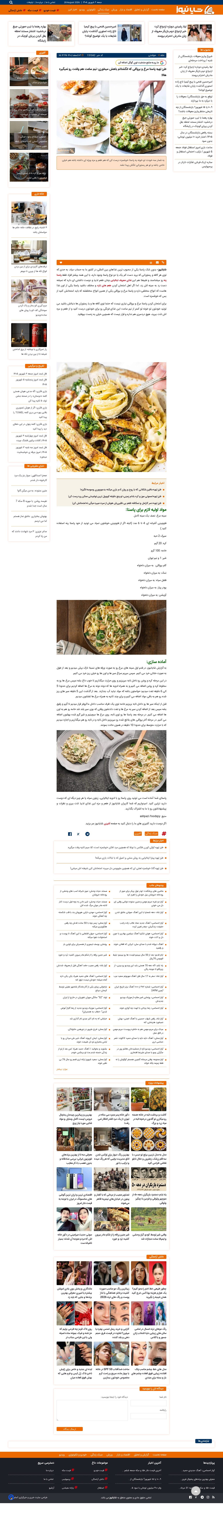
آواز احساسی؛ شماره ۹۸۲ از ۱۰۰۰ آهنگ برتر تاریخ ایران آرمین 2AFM (138, 988)
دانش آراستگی (98, 1479)
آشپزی (107, 824)
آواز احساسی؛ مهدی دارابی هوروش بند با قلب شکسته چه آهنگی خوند (83, 914)
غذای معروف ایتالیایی (121, 280)
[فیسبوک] (70, 834)
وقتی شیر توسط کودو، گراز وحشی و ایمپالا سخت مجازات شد (149, 1237)
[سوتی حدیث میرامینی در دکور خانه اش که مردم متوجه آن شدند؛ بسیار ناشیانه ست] (74, 1219)
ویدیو (82, 10)
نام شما (163, 1397)
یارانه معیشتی (68, 1488)
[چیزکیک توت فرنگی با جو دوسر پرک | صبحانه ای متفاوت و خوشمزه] (29, 103)
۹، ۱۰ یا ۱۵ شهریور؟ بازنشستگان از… (145, 1479)
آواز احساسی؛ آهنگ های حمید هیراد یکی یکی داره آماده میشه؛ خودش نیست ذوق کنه (83, 978)
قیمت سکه (66, 1470)
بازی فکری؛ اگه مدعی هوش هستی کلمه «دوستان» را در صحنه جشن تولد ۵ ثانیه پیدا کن (30, 396)
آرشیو (51, 1488)
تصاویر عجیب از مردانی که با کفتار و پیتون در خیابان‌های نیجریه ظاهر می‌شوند (111, 1199)
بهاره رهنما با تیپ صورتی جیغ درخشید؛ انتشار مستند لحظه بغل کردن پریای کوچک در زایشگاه (29, 33)
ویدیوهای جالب (156, 885)
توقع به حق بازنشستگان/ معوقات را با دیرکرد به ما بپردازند (194, 99)
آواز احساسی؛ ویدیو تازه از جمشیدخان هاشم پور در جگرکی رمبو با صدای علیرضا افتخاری (140, 1051)
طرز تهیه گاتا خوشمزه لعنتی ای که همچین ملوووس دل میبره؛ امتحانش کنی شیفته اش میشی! (116, 868)
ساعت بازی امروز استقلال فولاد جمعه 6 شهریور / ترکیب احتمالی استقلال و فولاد (194, 152)
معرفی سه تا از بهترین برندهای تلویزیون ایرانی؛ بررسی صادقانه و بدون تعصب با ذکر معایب (76, 1159)
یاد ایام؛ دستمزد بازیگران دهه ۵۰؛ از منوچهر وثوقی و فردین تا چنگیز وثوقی (149, 1199)
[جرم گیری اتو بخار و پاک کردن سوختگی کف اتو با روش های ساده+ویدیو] (29, 291)
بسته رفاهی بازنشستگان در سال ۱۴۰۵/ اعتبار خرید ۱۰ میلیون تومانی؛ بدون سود (194, 137)
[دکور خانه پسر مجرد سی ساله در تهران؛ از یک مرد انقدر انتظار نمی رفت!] (111, 1099)
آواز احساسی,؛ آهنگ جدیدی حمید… (198, 1470)
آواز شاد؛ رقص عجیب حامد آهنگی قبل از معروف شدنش (82, 966)
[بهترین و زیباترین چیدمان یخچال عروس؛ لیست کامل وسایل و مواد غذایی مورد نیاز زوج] (74, 1099)
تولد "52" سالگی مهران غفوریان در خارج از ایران (85, 997)
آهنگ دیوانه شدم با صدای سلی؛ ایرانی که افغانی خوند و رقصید (138, 946)
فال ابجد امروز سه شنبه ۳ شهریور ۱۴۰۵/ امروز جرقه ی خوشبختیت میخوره (31, 452)
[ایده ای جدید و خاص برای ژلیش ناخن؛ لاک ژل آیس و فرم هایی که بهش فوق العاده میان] (74, 1354)
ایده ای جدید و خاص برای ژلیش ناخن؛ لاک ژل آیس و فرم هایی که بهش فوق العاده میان (75, 1373)
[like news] (61, 262)
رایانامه (163, 1410)
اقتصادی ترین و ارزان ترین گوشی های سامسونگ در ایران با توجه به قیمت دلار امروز (75, 1199)
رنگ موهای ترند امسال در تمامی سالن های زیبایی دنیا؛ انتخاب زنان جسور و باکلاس (149, 1333)
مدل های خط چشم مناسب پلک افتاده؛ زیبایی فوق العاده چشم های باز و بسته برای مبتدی (148, 1373)
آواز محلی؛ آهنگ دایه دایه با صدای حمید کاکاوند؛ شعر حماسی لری (138, 1040)
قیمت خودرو (99, 1470)
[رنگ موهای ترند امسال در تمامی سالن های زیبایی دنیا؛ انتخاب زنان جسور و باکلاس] (148, 1313)
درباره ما (39, 2)
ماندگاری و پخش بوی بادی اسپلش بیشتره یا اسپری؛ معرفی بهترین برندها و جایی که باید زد (74, 1293)
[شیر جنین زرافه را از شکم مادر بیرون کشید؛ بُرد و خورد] (111, 1219)
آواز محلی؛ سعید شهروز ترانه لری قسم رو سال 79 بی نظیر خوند (83, 1061)
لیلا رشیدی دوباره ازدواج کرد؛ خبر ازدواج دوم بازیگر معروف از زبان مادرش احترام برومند (169, 31)
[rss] (212, 1497)
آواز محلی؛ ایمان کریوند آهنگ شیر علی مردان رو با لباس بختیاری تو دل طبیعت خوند (84, 1040)
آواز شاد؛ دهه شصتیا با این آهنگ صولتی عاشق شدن (139, 912)
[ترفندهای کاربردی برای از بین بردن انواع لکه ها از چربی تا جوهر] (29, 252)
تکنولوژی (91, 10)
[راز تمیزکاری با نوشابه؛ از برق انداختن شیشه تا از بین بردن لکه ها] (29, 335)
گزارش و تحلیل (141, 10)
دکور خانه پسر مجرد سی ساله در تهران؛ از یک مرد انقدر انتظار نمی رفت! (113, 1119)
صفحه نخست (158, 10)
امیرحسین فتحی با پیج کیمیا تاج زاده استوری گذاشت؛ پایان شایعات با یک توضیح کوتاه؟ (99, 31)
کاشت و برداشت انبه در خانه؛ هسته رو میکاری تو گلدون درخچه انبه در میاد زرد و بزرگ (149, 1119)
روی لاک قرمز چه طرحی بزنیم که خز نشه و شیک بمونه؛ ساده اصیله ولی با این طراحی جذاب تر (75, 1333)
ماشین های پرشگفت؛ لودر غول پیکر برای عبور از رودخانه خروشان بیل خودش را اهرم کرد (141, 893)
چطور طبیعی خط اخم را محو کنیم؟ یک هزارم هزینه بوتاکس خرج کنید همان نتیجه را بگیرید (149, 1293)
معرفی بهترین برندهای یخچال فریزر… (197, 1479)
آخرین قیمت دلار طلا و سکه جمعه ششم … (141, 1470)
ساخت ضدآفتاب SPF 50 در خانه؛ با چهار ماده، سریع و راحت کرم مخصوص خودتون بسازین (112, 1373)
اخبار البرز (72, 10)
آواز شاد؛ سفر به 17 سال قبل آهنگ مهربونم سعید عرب (138, 976)
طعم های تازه (104, 286)
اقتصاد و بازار (126, 10)
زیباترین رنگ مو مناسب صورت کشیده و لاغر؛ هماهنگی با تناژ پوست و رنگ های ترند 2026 (114, 1293)
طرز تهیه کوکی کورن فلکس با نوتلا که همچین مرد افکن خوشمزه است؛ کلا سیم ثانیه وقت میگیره (115, 848)
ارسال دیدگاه (69, 1429)
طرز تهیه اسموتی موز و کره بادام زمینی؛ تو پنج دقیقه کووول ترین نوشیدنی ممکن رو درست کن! (114, 496)
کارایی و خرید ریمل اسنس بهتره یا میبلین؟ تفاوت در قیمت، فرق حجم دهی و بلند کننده (112, 1333)
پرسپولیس (66, 1479)
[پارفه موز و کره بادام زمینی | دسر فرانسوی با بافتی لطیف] (29, 167)
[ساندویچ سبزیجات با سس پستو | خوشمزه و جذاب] (29, 71)
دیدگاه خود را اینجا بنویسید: (114, 1397)
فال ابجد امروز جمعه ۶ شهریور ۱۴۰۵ (30, 374)
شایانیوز (113, 1498)
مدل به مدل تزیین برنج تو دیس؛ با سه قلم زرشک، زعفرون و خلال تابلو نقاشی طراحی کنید (149, 1159)
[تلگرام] (87, 834)
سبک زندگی (103, 10)
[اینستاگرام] (207, 1497)
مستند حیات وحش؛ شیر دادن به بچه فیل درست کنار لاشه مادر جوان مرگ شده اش (83, 903)
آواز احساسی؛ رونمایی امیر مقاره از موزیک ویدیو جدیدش (141, 999)
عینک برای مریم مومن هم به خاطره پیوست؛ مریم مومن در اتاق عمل (138, 1031)
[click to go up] (196, 1491)
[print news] (151, 262)
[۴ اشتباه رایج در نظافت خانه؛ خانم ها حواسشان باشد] (29, 213)
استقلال (101, 1488)
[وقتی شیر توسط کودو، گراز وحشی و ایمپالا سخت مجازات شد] (148, 1219)
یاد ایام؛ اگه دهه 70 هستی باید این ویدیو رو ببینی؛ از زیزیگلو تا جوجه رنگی (138, 967)
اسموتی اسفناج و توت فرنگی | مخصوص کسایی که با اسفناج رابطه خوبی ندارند (31, 141)
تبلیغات (30, 2)
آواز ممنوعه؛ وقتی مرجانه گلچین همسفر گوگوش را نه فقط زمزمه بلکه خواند (139, 1061)
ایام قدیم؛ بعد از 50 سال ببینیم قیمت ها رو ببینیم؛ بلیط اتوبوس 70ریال (138, 957)
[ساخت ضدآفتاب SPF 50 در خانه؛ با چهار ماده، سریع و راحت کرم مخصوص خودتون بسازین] (111, 1354)
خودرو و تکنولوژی (78, 1455)
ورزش (114, 10)
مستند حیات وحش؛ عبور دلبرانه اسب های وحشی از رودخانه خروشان (83, 893)
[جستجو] (11, 2)
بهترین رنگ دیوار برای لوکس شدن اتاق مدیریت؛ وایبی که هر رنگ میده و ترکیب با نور (111, 1159)
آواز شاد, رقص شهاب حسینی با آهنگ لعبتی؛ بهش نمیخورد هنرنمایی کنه (140, 1020)
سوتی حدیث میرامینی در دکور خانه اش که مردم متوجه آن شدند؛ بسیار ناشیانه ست (75, 1239)
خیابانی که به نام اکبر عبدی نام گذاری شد (88, 1019)
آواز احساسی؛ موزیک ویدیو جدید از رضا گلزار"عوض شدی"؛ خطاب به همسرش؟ (84, 1010)
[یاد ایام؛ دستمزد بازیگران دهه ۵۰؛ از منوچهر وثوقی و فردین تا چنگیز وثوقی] (148, 1179)
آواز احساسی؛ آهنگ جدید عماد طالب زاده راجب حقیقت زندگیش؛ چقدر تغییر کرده (141, 925)
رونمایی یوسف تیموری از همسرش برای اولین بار (85, 944)
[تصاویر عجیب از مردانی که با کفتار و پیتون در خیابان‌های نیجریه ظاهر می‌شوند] (111, 1179)
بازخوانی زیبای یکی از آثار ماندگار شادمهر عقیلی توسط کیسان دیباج (83, 988)
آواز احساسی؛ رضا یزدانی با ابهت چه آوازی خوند (141, 1008)
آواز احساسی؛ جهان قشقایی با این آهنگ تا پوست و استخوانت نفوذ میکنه (83, 935)
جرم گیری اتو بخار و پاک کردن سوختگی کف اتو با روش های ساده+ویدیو (32, 310)
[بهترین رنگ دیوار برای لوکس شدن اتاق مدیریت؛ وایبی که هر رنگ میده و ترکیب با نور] (111, 1139)
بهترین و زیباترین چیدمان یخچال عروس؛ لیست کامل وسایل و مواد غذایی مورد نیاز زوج (75, 1119)
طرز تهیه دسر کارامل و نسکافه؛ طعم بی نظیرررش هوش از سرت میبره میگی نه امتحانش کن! (116, 503)
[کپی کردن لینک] (162, 262)
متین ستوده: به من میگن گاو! (32, 491)
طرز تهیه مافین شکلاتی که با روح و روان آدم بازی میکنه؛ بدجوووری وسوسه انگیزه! (120, 490)
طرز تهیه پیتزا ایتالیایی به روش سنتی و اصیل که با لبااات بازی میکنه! (129, 858)
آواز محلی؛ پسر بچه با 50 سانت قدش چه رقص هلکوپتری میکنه (85, 925)
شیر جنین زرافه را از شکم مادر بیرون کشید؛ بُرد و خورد (82, 955)
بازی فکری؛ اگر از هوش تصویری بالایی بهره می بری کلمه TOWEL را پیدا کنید (30, 412)
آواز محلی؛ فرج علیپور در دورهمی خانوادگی (87, 1029)
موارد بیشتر (62, 1069)
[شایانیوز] (195, 10)
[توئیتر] (78, 834)
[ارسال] (157, 262)
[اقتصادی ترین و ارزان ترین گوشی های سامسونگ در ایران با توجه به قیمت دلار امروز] (74, 1179)
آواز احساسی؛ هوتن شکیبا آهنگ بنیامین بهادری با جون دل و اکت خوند (138, 935)
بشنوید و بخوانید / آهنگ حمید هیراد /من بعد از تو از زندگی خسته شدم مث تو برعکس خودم (82, 1051)
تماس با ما (50, 2)
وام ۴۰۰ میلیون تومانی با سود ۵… (145, 1488)
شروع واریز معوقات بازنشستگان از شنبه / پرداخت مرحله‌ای (195, 58)
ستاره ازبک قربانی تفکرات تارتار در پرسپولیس (195, 164)
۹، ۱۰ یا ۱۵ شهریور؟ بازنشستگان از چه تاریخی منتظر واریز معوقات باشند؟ (194, 109)
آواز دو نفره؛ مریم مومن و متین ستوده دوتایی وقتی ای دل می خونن (138, 903)
